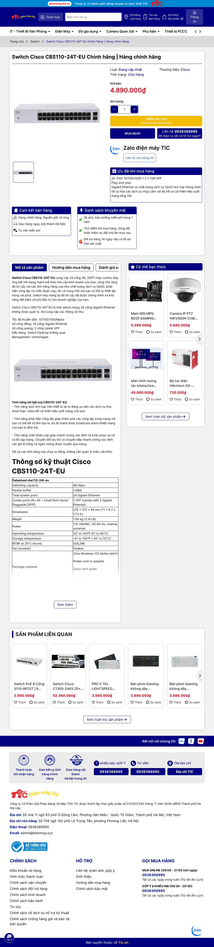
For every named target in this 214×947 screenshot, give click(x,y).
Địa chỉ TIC (184, 772)
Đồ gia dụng (89, 31)
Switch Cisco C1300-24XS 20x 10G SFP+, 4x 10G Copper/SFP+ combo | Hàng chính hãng (67, 686)
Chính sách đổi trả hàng (28, 889)
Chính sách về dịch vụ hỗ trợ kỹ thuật (39, 913)
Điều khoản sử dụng (25, 870)
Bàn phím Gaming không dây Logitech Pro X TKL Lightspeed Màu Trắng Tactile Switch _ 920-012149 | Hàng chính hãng (184, 686)
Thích (139, 332)
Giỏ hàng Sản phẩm (175, 16)
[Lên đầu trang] (9, 926)
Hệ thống (135, 16)
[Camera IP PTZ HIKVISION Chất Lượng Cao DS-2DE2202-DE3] (185, 291)
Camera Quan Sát (120, 31)
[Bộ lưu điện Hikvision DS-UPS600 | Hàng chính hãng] (185, 358)
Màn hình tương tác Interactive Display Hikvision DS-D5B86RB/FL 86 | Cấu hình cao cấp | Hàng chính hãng (145, 383)
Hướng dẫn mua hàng (93, 882)
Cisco (185, 69)
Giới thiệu (83, 876)
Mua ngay (133, 133)
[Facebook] (191, 741)
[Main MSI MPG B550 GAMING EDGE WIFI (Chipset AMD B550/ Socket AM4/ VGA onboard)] (146, 291)
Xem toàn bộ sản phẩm (163, 416)
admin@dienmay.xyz (36, 833)
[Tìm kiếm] (115, 17)
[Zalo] (181, 741)
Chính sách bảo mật (92, 889)
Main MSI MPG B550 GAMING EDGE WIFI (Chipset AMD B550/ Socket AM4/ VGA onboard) (142, 316)
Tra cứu (154, 16)
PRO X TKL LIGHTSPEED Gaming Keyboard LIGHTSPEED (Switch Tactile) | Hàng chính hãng (106, 686)
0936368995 (111, 772)
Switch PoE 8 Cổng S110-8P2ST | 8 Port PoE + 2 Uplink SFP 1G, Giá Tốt (29, 686)
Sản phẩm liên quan (43, 634)
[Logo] (23, 17)
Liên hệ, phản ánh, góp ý (95, 870)
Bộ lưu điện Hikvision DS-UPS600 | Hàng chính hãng (182, 383)
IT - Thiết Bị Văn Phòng (29, 31)
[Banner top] (107, 3)
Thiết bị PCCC (176, 31)
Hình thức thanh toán (26, 876)
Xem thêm (65, 604)
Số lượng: (117, 101)
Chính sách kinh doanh (28, 895)
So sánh (155, 332)
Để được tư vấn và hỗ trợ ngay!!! (180, 133)
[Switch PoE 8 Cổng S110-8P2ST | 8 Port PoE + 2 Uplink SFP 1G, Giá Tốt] (29, 661)
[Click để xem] (58, 113)
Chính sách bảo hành (26, 901)
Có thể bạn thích (151, 267)
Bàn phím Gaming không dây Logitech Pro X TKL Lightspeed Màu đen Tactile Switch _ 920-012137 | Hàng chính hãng (146, 686)
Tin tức (15, 907)
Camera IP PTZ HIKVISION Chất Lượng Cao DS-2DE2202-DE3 (182, 316)
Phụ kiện (150, 31)
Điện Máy (63, 31)
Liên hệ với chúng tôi (139, 158)
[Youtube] (200, 741)
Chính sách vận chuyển (28, 882)
